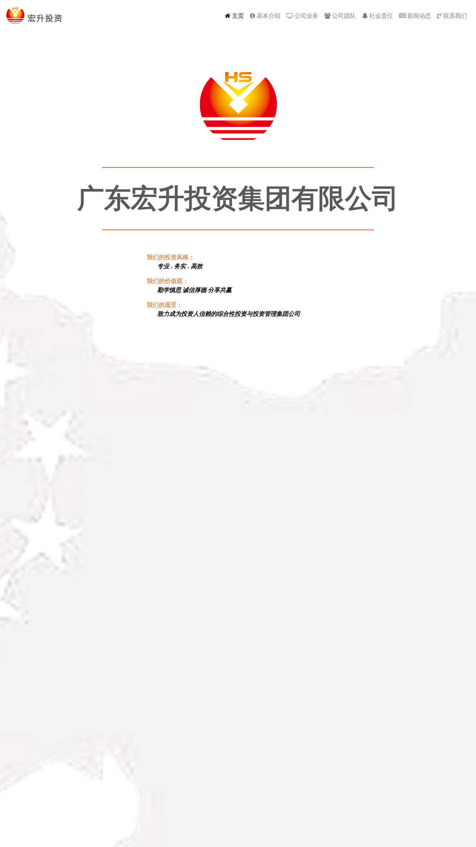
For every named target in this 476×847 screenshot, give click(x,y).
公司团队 (343, 16)
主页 (239, 15)
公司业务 (305, 16)
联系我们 (454, 16)
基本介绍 (267, 16)
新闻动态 (418, 16)
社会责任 (380, 16)
